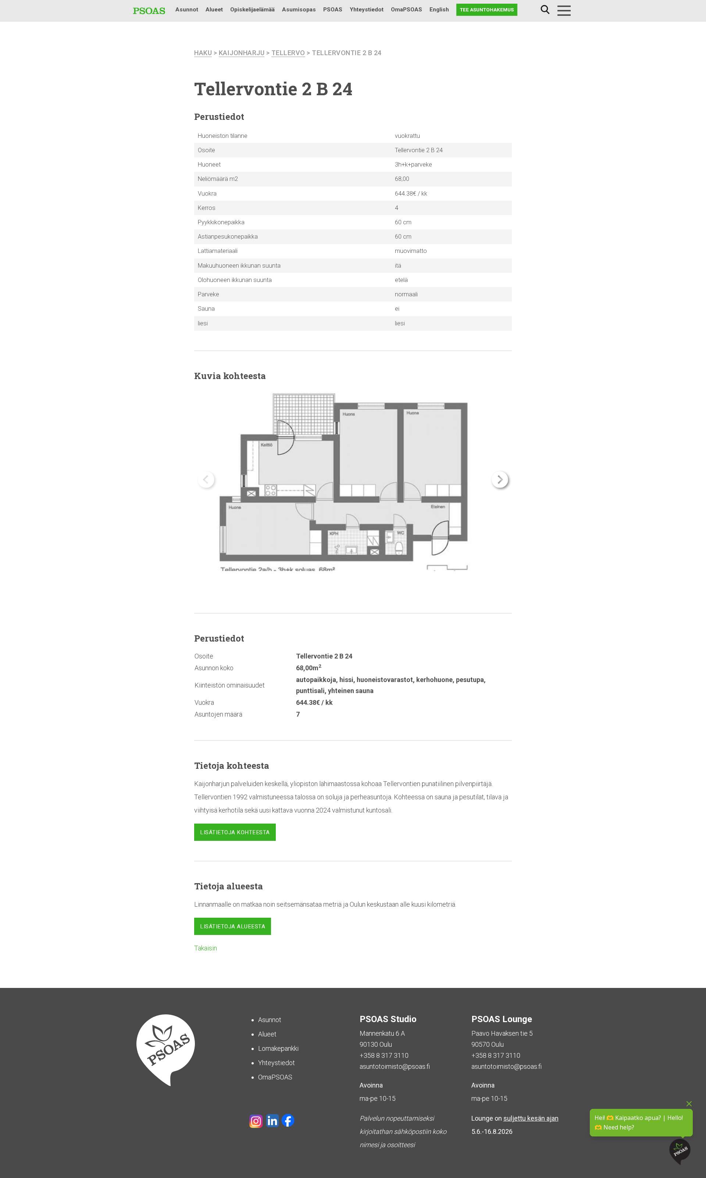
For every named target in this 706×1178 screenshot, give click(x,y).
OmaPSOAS (406, 9)
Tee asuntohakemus (487, 10)
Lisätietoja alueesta (232, 926)
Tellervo (288, 53)
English (439, 9)
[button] (500, 479)
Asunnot (186, 9)
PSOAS (332, 9)
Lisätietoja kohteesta (235, 832)
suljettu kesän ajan (531, 1118)
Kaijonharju (242, 53)
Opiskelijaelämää (252, 9)
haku (203, 53)
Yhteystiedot (367, 9)
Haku (545, 10)
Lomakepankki (278, 1048)
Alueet (214, 9)
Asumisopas (299, 9)
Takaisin (205, 948)
